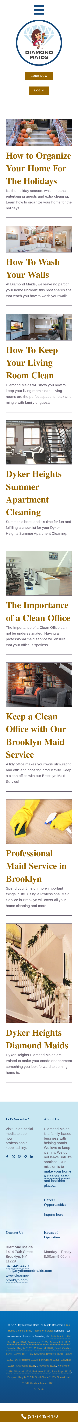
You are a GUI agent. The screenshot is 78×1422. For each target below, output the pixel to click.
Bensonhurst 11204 (37, 1342)
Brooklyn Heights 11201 (20, 1348)
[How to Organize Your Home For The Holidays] (39, 132)
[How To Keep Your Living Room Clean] (39, 327)
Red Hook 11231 (41, 1371)
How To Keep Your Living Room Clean (32, 362)
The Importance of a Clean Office (38, 611)
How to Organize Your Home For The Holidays (38, 167)
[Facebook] (7, 1156)
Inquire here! (54, 1214)
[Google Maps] (25, 1156)
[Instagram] (19, 1156)
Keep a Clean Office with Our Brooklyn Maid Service (36, 735)
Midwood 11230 (22, 1371)
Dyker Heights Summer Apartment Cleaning (34, 492)
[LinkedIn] (31, 1156)
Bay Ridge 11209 (16, 1342)
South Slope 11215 (45, 1377)
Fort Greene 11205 (49, 1359)
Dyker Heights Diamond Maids (37, 1038)
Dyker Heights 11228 (26, 1359)
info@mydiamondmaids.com (29, 1271)
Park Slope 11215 (61, 1371)
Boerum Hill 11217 (60, 1342)
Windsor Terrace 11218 (42, 1383)
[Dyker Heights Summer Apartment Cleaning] (39, 442)
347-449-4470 (17, 1266)
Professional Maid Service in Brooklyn (36, 865)
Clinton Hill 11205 (23, 1354)
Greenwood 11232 (46, 1365)
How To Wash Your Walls (33, 268)
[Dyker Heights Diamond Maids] (39, 973)
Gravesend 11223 (25, 1365)
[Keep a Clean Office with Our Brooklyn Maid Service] (39, 685)
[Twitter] (13, 1156)
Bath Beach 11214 (61, 1336)
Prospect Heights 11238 (20, 1377)
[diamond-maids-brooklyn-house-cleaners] (39, 21)
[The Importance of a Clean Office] (39, 573)
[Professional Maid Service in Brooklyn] (39, 821)
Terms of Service (44, 1330)
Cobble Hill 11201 (43, 1348)
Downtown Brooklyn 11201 (48, 1354)
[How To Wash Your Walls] (39, 239)
